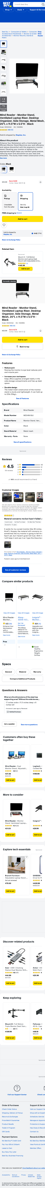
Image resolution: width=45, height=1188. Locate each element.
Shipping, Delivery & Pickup (12, 1113)
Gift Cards (6, 1132)
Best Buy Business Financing (12, 1156)
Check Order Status (9, 1109)
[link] (15, 570)
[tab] (8, 672)
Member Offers (35, 1148)
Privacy (23, 1175)
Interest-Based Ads (31, 1175)
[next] (41, 538)
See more (3, 158)
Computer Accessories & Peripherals (19, 33)
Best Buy (5, 32)
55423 (19, 213)
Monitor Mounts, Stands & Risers (17, 37)
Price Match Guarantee (10, 1120)
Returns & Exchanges (10, 1117)
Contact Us (34, 1132)
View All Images (9, 613)
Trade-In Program (8, 1128)
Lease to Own (7, 1148)
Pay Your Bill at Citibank (11, 1144)
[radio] (9, 201)
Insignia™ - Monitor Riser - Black (37, 618)
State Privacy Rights (39, 1176)
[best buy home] (7, 4)
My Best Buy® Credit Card (11, 1141)
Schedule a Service (37, 1117)
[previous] (4, 538)
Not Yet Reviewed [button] (21, 624)
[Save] (4, 225)
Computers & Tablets (19, 32)
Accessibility (6, 1175)
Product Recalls (8, 1124)
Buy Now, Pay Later (9, 1152)
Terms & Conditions (15, 1175)
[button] (8, 9)
